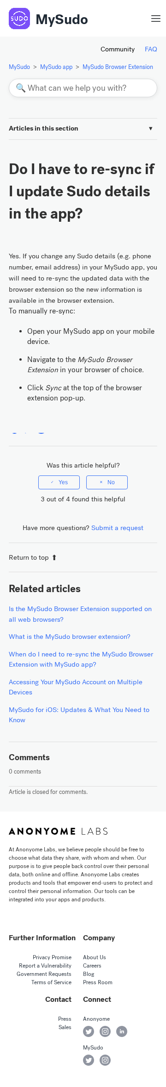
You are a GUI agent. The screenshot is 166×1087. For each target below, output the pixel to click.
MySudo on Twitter (88, 1060)
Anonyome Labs (58, 831)
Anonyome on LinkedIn (121, 1031)
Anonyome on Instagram (105, 1031)
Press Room (98, 982)
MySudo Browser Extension (118, 67)
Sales (65, 1027)
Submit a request (117, 527)
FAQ (151, 49)
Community (118, 49)
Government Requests (44, 974)
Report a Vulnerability (45, 965)
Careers (92, 965)
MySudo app (56, 67)
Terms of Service (51, 982)
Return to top (29, 557)
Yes (63, 482)
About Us (94, 957)
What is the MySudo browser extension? (69, 636)
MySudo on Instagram (105, 1060)
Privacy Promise (52, 957)
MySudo (62, 19)
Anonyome (96, 1019)
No (111, 482)
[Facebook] (14, 428)
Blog (88, 974)
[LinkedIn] (41, 428)
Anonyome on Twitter (88, 1031)
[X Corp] (28, 428)
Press (64, 1019)
